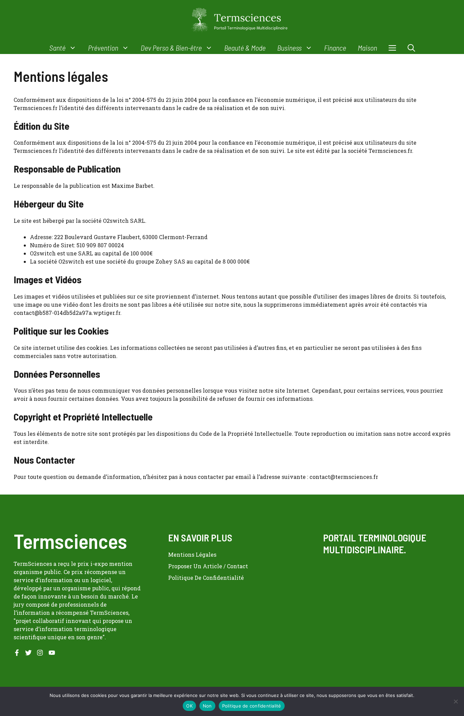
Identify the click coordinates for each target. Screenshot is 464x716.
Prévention (103, 47)
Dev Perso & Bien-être (171, 47)
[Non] (455, 701)
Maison (367, 47)
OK (189, 706)
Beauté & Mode (245, 47)
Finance (335, 47)
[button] (411, 47)
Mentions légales (192, 554)
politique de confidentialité (206, 577)
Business (289, 47)
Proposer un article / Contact (208, 566)
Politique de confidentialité (251, 706)
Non (207, 706)
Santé (57, 47)
